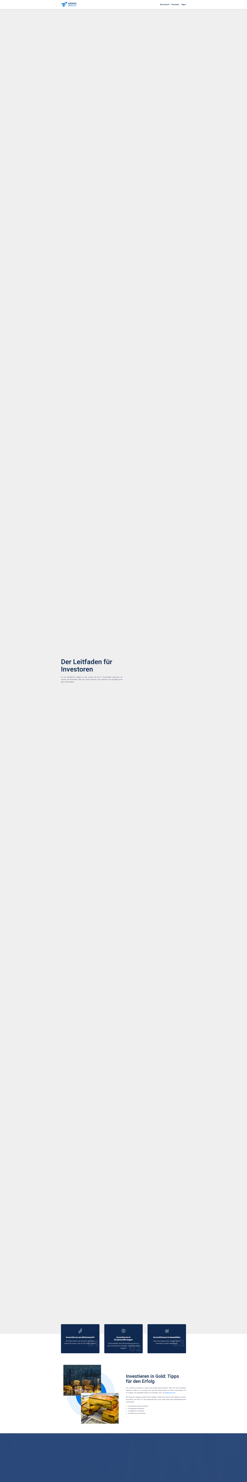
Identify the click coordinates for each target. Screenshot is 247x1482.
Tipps (183, 4)
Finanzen (175, 4)
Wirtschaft (164, 4)
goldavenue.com (170, 1393)
